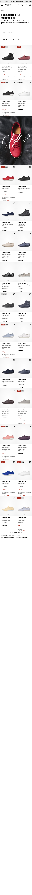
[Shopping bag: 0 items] (30, 5)
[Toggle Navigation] (2, 5)
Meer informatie (22, 537)
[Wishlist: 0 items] (26, 5)
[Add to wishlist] (14, 46)
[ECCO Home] (8, 5)
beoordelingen (19, 1)
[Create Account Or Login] (22, 5)
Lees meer (4, 24)
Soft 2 (3, 10)
